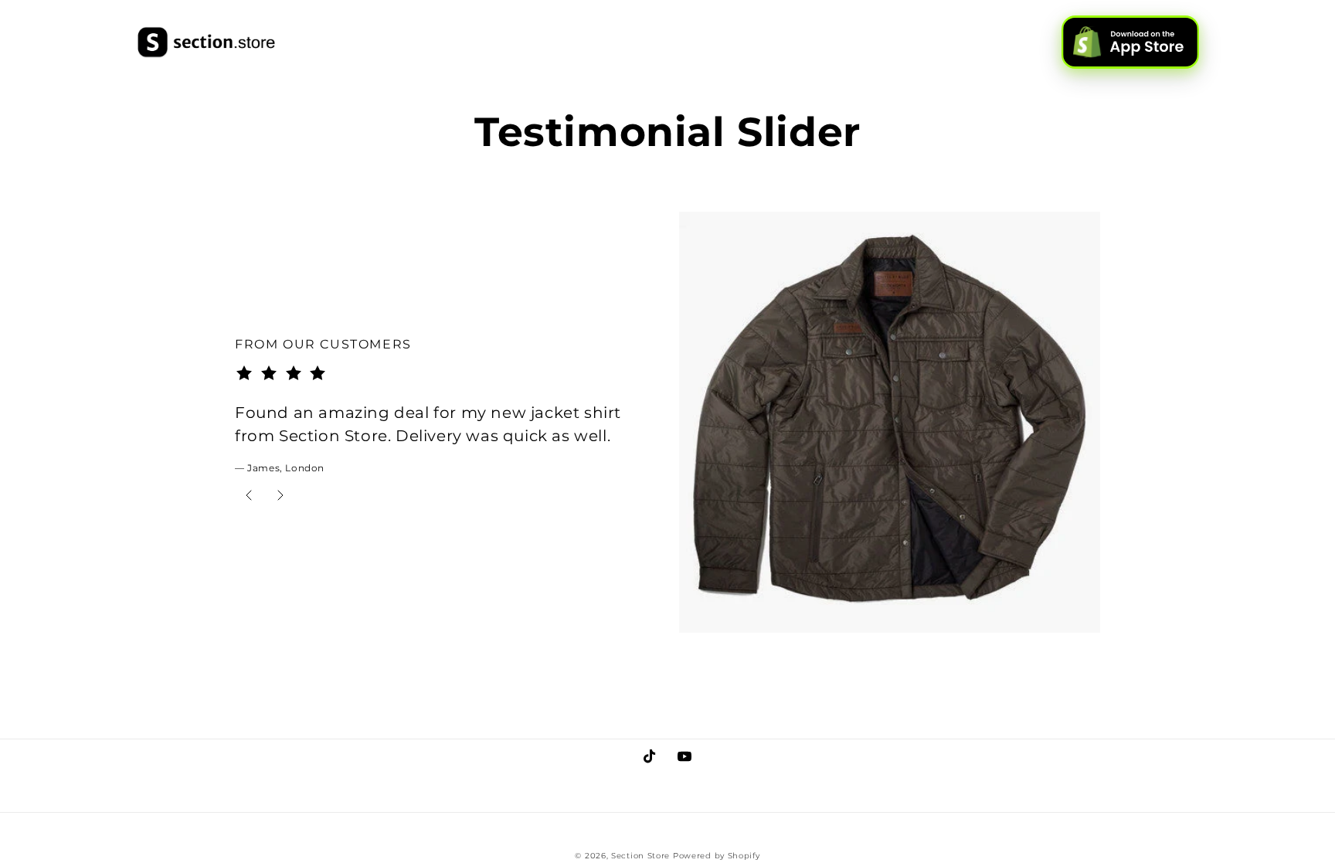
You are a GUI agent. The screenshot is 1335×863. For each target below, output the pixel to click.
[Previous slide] (249, 496)
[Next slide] (280, 496)
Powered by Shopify (716, 856)
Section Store (640, 856)
